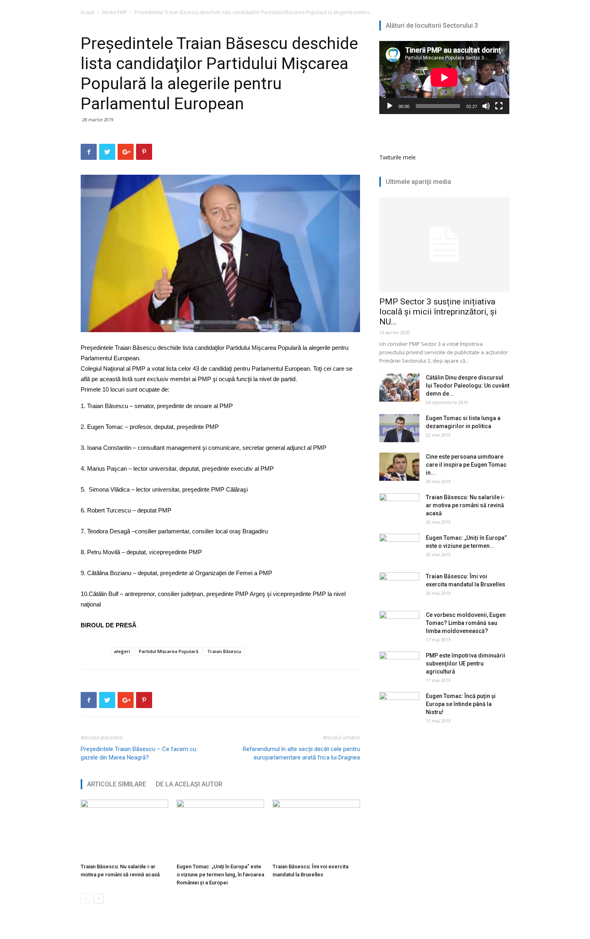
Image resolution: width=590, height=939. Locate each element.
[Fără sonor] (486, 106)
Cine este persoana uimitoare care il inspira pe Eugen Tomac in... (466, 464)
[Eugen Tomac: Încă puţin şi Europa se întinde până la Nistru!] (399, 706)
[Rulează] (390, 106)
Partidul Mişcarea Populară (168, 651)
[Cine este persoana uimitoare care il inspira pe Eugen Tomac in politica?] (399, 467)
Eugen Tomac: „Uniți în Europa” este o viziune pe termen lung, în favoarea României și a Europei (220, 874)
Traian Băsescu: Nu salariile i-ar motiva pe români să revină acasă (465, 505)
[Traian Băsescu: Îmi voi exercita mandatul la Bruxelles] (316, 830)
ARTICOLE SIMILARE (116, 784)
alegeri (122, 651)
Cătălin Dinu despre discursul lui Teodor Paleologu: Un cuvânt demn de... (467, 385)
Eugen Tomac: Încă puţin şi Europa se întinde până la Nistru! (461, 704)
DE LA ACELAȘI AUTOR (189, 784)
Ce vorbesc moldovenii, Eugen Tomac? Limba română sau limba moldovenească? (466, 623)
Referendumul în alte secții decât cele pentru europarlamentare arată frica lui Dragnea (301, 753)
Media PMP (114, 12)
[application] (444, 77)
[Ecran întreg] (499, 106)
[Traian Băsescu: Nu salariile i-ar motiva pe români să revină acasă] (124, 830)
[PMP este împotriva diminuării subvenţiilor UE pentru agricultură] (399, 665)
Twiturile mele (397, 157)
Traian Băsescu (224, 651)
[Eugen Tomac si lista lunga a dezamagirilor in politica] (399, 428)
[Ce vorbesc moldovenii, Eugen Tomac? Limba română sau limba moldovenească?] (399, 625)
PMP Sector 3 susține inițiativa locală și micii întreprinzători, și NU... (438, 312)
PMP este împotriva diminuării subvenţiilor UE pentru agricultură (465, 663)
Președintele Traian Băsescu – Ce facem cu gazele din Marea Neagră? (138, 753)
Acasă (87, 12)
